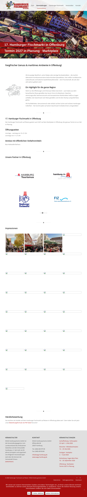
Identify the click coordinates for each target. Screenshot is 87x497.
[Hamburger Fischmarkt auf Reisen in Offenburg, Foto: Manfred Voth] (34, 319)
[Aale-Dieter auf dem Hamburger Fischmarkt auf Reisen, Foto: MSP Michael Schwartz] (14, 339)
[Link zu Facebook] (77, 477)
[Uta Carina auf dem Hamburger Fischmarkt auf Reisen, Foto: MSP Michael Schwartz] (34, 358)
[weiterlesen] (9, 461)
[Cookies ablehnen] (84, 490)
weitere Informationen (52, 493)
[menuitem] (32, 5)
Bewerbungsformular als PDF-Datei (20, 423)
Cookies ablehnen (37, 493)
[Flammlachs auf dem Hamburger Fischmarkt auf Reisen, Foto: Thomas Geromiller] (72, 319)
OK (29, 493)
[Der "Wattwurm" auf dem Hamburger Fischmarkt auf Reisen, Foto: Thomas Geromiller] (53, 358)
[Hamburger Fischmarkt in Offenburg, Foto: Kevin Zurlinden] (14, 243)
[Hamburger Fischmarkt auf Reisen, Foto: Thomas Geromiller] (14, 396)
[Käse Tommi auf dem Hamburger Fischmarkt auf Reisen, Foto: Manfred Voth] (53, 319)
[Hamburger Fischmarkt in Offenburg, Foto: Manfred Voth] (34, 339)
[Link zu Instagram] (80, 477)
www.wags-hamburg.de (39, 457)
